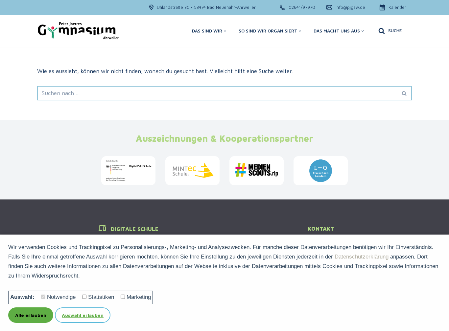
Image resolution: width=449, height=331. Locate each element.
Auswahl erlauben (83, 315)
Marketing (139, 297)
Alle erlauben (30, 315)
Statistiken (101, 297)
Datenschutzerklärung (362, 257)
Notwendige (61, 297)
